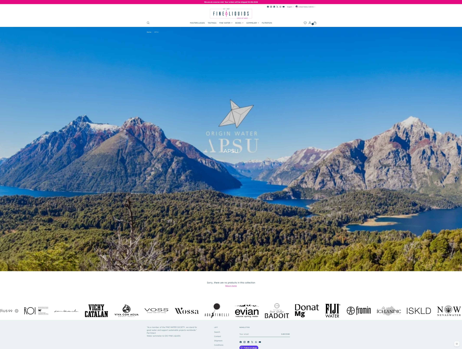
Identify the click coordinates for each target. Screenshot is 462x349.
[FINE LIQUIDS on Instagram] (271, 7)
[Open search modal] (148, 22)
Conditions (218, 345)
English (289, 7)
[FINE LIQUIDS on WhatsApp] (280, 7)
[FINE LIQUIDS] (231, 13)
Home (149, 32)
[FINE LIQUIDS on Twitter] (277, 7)
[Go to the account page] (308, 22)
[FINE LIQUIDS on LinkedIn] (274, 7)
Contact (217, 336)
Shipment (218, 341)
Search (217, 332)
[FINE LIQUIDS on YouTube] (283, 7)
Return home (231, 286)
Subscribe (285, 334)
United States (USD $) (306, 7)
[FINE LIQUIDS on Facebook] (268, 7)
